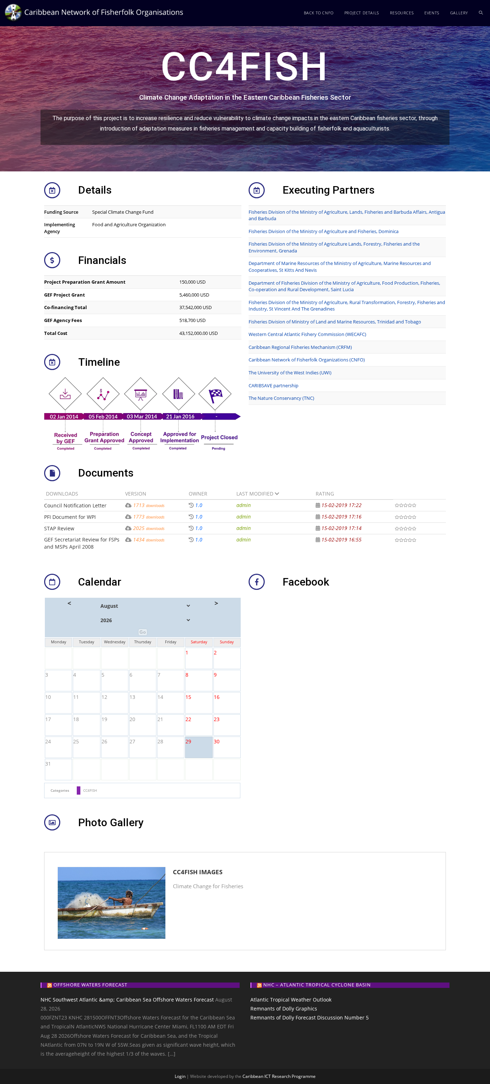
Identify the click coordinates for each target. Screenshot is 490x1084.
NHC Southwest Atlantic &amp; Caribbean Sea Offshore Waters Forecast (127, 999)
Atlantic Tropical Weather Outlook (290, 999)
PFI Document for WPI (70, 516)
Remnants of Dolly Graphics (283, 1008)
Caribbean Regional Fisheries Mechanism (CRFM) (300, 347)
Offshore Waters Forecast (90, 984)
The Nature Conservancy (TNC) (281, 398)
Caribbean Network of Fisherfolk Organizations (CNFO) (307, 359)
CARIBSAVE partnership (273, 385)
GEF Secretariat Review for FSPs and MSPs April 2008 (81, 543)
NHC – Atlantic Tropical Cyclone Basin (317, 984)
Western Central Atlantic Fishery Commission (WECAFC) (307, 334)
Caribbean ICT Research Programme (279, 1076)
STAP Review (59, 528)
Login (180, 1076)
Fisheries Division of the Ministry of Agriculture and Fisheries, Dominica (324, 231)
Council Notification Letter (75, 505)
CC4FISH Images (197, 872)
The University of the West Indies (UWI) (290, 372)
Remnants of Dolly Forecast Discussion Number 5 (309, 1017)
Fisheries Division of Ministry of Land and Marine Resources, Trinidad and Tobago (335, 321)
